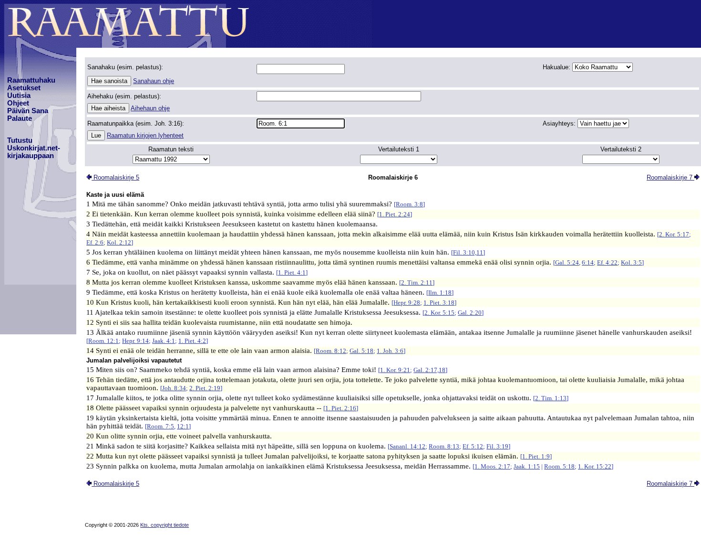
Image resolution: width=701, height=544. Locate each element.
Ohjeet (18, 103)
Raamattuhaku (31, 80)
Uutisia (19, 95)
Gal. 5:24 (567, 262)
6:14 (588, 262)
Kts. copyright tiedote (164, 525)
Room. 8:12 (331, 350)
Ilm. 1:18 (440, 292)
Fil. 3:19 (497, 446)
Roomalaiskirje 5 (115, 177)
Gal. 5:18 (361, 350)
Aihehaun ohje (150, 108)
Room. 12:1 (103, 340)
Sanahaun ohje (153, 81)
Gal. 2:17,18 (429, 369)
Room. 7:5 (160, 426)
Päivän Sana (27, 111)
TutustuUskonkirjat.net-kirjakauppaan (33, 148)
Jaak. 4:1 (163, 340)
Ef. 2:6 (94, 242)
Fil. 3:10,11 (468, 252)
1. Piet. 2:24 (394, 214)
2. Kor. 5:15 (439, 312)
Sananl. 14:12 (407, 446)
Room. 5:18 (559, 466)
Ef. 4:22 (607, 262)
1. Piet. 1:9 (536, 456)
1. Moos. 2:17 (492, 466)
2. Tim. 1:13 (551, 398)
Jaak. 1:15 (527, 466)
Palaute (19, 118)
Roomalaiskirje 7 (670, 177)
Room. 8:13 (444, 446)
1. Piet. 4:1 (292, 272)
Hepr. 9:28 (406, 302)
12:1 (183, 426)
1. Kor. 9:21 (395, 369)
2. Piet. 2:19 (204, 388)
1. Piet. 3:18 (438, 302)
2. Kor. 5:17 (674, 234)
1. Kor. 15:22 (594, 466)
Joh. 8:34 (174, 388)
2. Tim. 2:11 (417, 282)
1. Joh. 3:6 (390, 350)
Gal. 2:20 (470, 312)
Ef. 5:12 (473, 446)
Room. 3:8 (409, 204)
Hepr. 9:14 (135, 340)
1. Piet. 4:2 (192, 340)
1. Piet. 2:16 (340, 408)
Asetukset (24, 88)
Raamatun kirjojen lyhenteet (145, 135)
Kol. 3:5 (631, 262)
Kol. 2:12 (119, 242)
